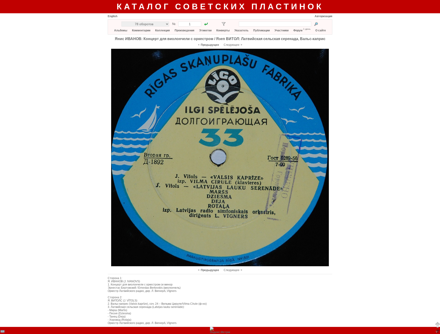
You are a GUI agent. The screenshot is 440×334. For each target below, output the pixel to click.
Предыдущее (210, 44)
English (112, 16)
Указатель (241, 30)
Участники (282, 30)
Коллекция (162, 30)
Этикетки (205, 30)
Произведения (184, 30)
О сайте (320, 30)
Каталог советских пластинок (220, 6)
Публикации (261, 30)
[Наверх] (437, 324)
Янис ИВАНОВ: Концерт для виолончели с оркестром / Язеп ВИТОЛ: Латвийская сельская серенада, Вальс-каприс (220, 39)
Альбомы (120, 30)
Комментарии (141, 30)
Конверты (223, 30)
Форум (297, 30)
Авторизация (323, 16)
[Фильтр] (223, 24)
